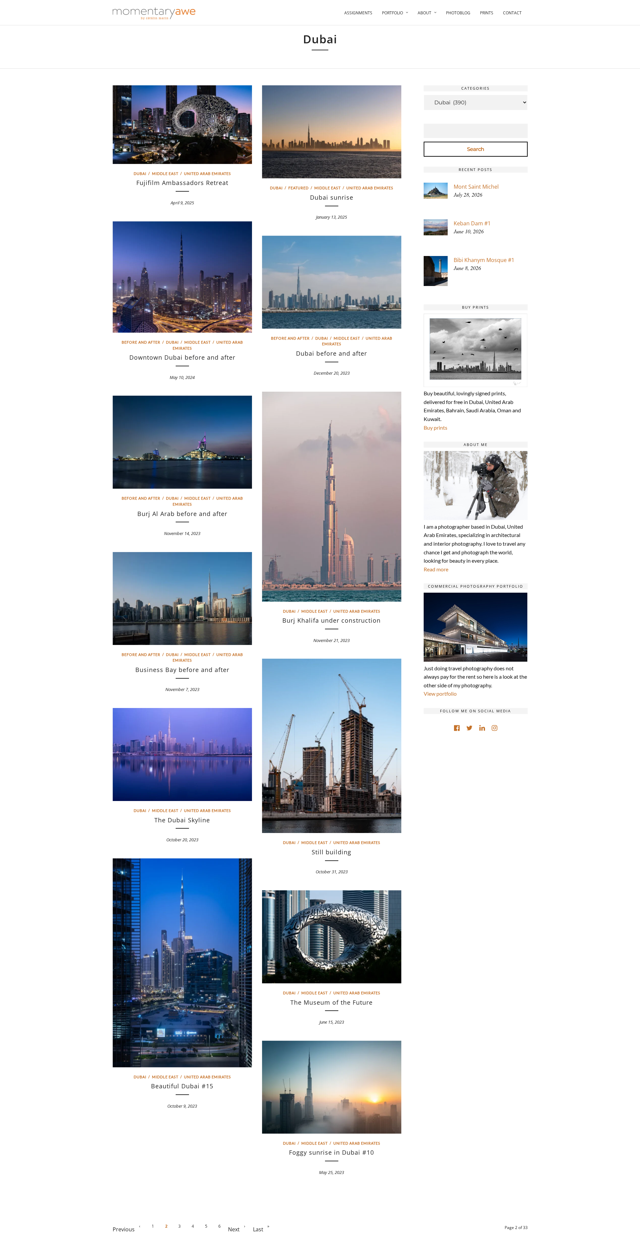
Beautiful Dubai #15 (182, 1086)
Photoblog (458, 13)
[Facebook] (457, 728)
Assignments (358, 13)
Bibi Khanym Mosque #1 (484, 260)
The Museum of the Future (331, 1002)
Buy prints (435, 427)
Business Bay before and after (182, 670)
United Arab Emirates (207, 173)
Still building (331, 852)
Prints (486, 13)
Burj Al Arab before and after (182, 514)
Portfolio (392, 13)
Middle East (165, 173)
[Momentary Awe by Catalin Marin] (154, 13)
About (424, 13)
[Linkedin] (482, 728)
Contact (512, 13)
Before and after (141, 342)
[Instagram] (494, 728)
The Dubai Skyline (182, 820)
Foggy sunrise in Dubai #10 (331, 1152)
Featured (298, 188)
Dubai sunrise (331, 197)
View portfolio (440, 693)
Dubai (140, 173)
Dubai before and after (331, 353)
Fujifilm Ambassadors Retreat (182, 183)
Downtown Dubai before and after (182, 357)
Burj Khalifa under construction (331, 620)
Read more (436, 569)
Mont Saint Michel (476, 186)
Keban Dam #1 (472, 223)
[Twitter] (469, 728)
